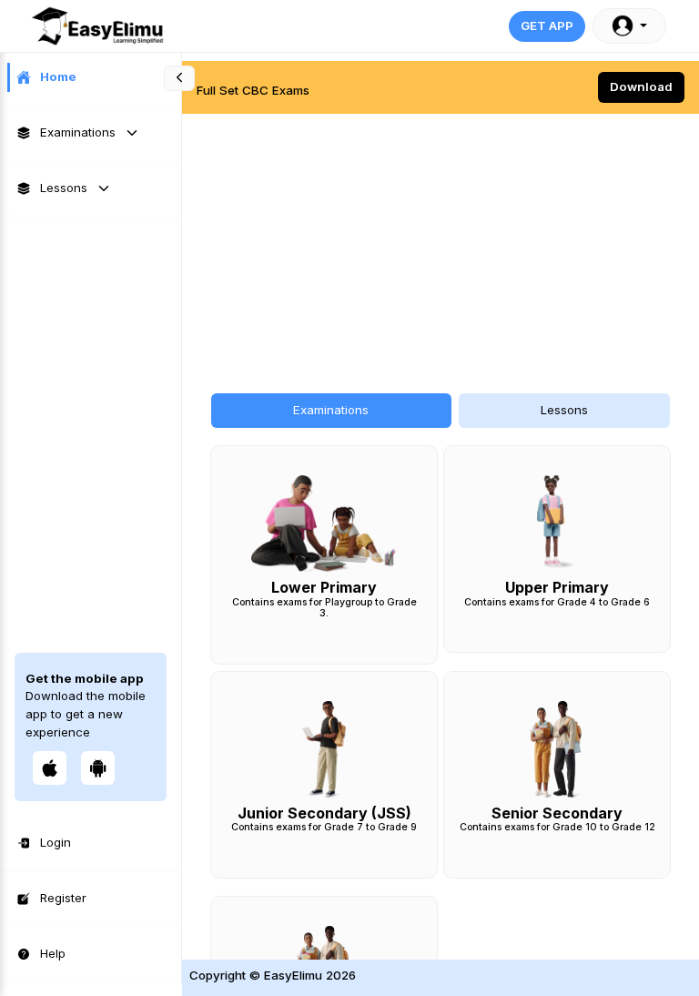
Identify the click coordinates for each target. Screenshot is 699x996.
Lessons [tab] (564, 409)
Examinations (78, 132)
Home (58, 76)
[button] (629, 26)
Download (641, 86)
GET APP (547, 25)
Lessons (63, 187)
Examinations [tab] (331, 409)
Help (53, 953)
